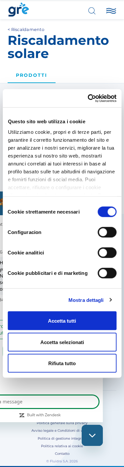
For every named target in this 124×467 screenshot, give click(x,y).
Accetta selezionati (62, 342)
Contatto (62, 454)
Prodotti (31, 75)
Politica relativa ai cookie (62, 446)
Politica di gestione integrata (62, 438)
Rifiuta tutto (62, 363)
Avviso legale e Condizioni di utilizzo (62, 430)
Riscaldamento (27, 29)
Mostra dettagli (86, 300)
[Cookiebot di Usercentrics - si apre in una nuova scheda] (88, 98)
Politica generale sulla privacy (62, 423)
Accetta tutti (62, 321)
